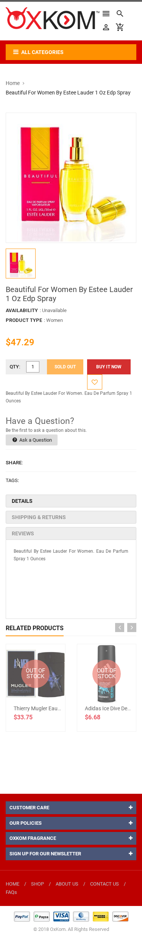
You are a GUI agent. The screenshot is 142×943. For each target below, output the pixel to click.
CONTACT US (104, 884)
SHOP (37, 884)
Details (22, 501)
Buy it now (109, 366)
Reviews (23, 533)
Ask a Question (35, 440)
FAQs (11, 892)
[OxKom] (71, 916)
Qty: (14, 366)
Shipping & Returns (39, 517)
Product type (24, 320)
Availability (22, 310)
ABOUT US (67, 884)
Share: (14, 462)
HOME (12, 884)
